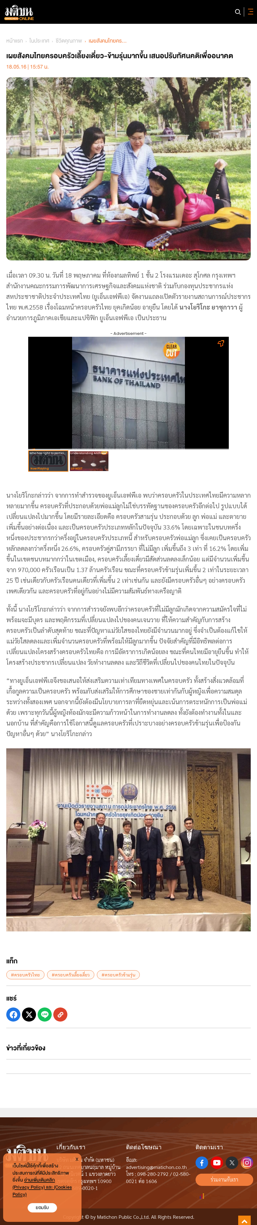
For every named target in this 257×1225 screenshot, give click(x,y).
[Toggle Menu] (249, 12)
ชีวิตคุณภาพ (69, 40)
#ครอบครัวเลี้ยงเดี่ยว (71, 974)
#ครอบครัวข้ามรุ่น (118, 974)
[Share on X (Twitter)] (29, 1014)
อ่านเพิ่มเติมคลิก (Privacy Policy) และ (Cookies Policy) (42, 1187)
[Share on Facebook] (13, 1014)
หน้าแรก (14, 40)
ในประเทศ (39, 40)
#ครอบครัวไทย (25, 974)
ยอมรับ (42, 1208)
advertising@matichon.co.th (156, 1167)
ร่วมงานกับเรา (224, 1179)
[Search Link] (238, 12)
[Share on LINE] (45, 1014)
